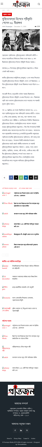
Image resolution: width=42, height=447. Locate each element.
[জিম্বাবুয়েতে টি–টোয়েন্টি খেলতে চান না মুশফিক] (7, 236)
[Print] (36, 177)
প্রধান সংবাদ (7, 14)
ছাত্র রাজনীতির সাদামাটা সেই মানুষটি (23, 287)
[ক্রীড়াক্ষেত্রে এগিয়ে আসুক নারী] (6, 350)
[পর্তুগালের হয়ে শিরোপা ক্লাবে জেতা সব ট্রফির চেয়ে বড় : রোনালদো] (7, 195)
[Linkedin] (26, 177)
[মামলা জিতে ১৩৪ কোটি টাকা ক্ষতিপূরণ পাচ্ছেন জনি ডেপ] (7, 226)
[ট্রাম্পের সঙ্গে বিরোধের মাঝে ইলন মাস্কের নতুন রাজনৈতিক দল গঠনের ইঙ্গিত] (7, 206)
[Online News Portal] (21, 4)
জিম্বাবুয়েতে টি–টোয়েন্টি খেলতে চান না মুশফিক (26, 234)
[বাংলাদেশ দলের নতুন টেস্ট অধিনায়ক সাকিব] (7, 216)
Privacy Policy (17, 438)
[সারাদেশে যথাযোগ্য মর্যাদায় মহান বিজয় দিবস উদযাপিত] (6, 279)
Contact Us (26, 438)
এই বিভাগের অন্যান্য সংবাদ (9, 188)
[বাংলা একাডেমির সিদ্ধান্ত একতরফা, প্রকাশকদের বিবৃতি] (6, 301)
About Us (9, 438)
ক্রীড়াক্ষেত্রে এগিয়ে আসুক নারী (21, 347)
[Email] (31, 177)
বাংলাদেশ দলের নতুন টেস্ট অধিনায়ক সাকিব (25, 214)
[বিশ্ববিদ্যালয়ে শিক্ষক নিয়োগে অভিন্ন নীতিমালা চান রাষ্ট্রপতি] (6, 269)
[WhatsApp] (21, 177)
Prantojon (9, 26)
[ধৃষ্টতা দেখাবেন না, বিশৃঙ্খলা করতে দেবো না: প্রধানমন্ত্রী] (6, 311)
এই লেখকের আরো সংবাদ (25, 188)
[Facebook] (11, 177)
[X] (16, 177)
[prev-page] (3, 255)
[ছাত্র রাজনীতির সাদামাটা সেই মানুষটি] (6, 290)
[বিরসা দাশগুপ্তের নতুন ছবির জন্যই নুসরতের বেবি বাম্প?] (7, 247)
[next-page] (7, 255)
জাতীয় (8, 10)
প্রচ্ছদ (3, 10)
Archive (33, 438)
